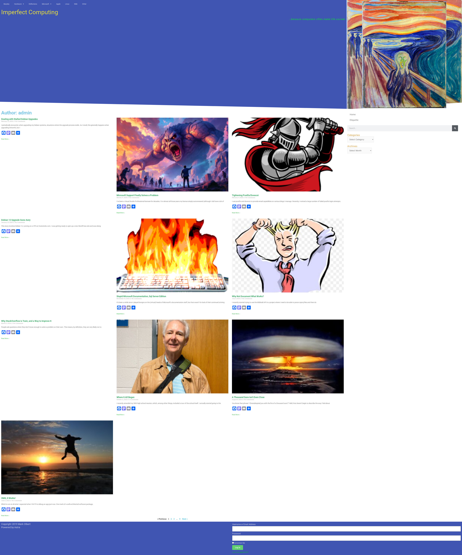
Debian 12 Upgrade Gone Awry (15, 220)
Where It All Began (125, 397)
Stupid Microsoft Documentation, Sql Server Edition (141, 296)
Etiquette (354, 120)
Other (84, 4)
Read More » (5, 139)
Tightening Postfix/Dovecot (245, 195)
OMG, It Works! (8, 498)
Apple (58, 4)
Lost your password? (240, 552)
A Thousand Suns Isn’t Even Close (248, 397)
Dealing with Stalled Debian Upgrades (19, 119)
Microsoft (45, 4)
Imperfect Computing (29, 12)
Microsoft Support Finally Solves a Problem (137, 195)
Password (236, 533)
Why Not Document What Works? (248, 296)
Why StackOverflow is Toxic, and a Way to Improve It (26, 321)
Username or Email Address (244, 524)
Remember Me (239, 543)
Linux (67, 4)
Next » (185, 519)
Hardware (18, 4)
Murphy (6, 4)
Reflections (33, 4)
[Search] (455, 128)
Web (75, 4)
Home (353, 114)
